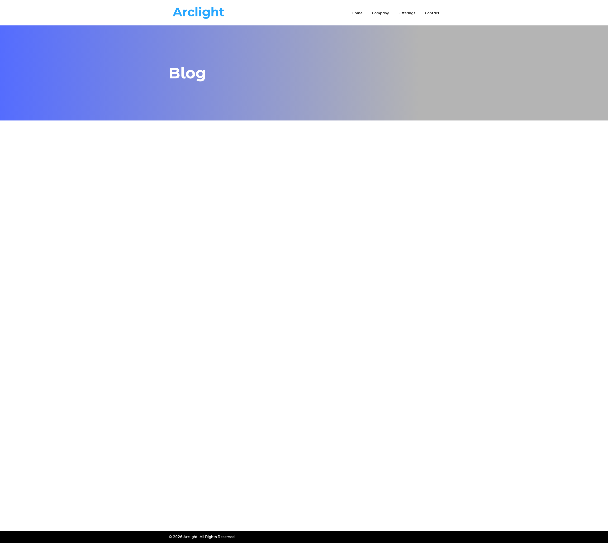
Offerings (407, 12)
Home (357, 12)
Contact (432, 12)
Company (380, 12)
